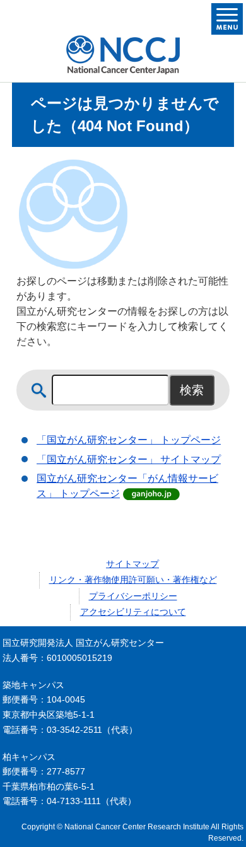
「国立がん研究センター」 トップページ (129, 440)
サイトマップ (132, 564)
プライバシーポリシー (133, 596)
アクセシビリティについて (133, 612)
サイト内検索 (39, 390)
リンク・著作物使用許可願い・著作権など (133, 580)
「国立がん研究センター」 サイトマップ (129, 459)
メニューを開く (227, 19)
